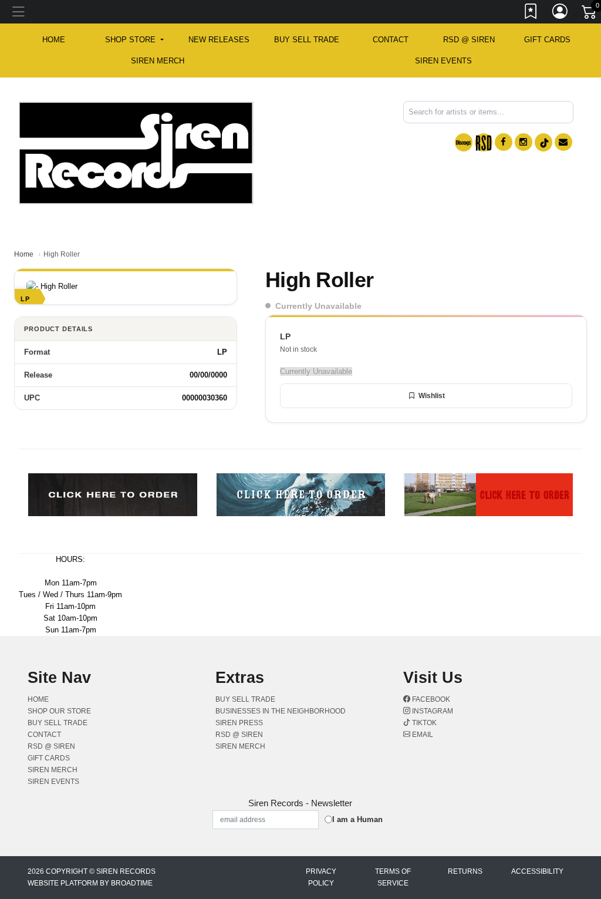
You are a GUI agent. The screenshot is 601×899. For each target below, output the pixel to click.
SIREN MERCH (157, 60)
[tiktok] (543, 142)
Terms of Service (393, 877)
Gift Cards (547, 39)
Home (23, 254)
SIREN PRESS (239, 723)
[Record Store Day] (484, 142)
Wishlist (431, 396)
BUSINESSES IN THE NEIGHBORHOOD (280, 711)
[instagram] (524, 142)
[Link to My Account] (560, 13)
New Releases (218, 39)
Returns (465, 871)
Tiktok (423, 723)
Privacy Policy (321, 877)
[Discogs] (464, 142)
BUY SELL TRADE (306, 39)
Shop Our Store (59, 711)
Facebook (430, 699)
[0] (590, 14)
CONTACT (390, 39)
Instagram (431, 711)
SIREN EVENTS (443, 60)
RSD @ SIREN (469, 39)
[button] (134, 39)
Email (421, 734)
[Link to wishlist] (531, 13)
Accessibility (537, 871)
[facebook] (504, 142)
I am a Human (357, 819)
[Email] (563, 142)
